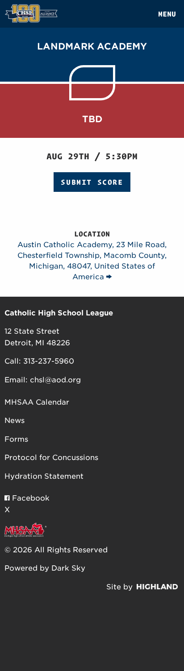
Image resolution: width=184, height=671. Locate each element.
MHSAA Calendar (36, 402)
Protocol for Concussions (51, 457)
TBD (92, 119)
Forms (16, 439)
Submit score (92, 182)
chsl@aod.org (55, 380)
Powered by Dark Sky (44, 568)
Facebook (30, 498)
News (14, 420)
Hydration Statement (44, 476)
